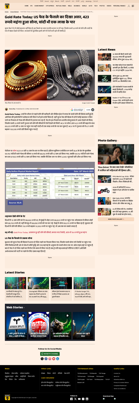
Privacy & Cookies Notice (121, 383)
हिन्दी (41, 1)
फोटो (54, 373)
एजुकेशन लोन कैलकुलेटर (63, 385)
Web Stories (14, 307)
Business (77, 6)
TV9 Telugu (102, 373)
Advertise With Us (119, 379)
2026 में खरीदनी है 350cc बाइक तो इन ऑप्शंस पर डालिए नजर (123, 190)
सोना (15, 151)
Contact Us (117, 373)
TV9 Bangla (91, 376)
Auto (90, 6)
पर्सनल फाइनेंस (24, 373)
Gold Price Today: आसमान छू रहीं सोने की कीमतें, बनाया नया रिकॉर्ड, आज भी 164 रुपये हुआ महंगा (50, 232)
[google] (77, 110)
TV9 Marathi (93, 373)
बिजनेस (7, 373)
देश (6, 379)
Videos (109, 6)
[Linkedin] (57, 358)
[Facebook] (71, 399)
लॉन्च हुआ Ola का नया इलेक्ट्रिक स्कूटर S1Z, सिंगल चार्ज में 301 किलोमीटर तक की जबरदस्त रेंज (123, 79)
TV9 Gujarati (100, 376)
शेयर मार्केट (14, 373)
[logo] (7, 6)
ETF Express (50, 6)
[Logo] (7, 399)
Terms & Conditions (120, 389)
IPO (31, 6)
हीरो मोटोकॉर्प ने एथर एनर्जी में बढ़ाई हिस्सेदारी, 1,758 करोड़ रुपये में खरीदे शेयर (123, 90)
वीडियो (60, 373)
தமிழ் (82, 1)
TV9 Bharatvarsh (82, 373)
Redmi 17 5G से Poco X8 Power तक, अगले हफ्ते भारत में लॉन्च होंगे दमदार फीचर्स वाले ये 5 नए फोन (123, 100)
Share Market (39, 6)
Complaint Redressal (120, 386)
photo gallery (107, 141)
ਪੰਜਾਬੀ (77, 1)
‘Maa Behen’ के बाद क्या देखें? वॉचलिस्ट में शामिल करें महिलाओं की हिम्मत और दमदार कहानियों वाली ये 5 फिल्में (115, 169)
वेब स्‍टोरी (67, 373)
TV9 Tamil (89, 379)
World (84, 6)
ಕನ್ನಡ (52, 1)
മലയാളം (89, 1)
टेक (16, 379)
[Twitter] (42, 358)
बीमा (16, 376)
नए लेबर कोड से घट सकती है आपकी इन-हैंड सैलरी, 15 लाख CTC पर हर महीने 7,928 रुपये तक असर (123, 68)
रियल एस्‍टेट (31, 376)
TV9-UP (95, 1)
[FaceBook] (46, 358)
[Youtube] (53, 358)
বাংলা (73, 1)
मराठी (62, 1)
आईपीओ (23, 376)
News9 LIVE (80, 383)
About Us (116, 376)
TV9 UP (107, 379)
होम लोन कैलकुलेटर (47, 382)
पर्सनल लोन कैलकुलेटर (62, 382)
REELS (70, 6)
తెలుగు (57, 1)
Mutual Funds (61, 6)
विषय (49, 373)
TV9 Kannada (81, 376)
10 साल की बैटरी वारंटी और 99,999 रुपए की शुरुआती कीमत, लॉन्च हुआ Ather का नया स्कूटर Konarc (122, 57)
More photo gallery (115, 219)
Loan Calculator (47, 378)
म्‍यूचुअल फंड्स (9, 376)
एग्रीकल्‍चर (22, 379)
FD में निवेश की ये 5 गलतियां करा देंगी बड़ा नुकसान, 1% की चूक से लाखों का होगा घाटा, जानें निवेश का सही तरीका (123, 212)
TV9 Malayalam (98, 379)
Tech (95, 6)
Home (26, 6)
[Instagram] (49, 358)
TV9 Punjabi (81, 379)
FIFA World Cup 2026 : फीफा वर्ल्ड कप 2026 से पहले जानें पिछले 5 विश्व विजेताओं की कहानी (123, 179)
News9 (47, 1)
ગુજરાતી (68, 1)
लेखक (43, 373)
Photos (102, 6)
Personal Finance (119, 6)
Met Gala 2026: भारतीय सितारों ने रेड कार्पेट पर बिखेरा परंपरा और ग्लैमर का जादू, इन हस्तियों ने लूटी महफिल (123, 201)
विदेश (11, 379)
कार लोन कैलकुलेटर (47, 385)
